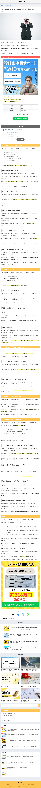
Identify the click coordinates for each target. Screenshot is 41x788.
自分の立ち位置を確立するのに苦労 (12, 136)
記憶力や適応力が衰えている (11, 134)
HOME (21, 782)
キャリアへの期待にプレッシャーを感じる (13, 138)
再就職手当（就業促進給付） (8, 713)
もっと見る (20, 139)
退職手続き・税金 (11, 618)
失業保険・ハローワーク (7, 715)
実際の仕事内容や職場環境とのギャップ (13, 140)
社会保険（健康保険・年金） (8, 717)
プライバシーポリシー (15, 784)
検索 (39, 705)
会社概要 (32, 784)
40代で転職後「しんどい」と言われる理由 (13, 129)
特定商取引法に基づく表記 (25, 784)
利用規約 (8, 784)
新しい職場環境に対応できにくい (12, 132)
